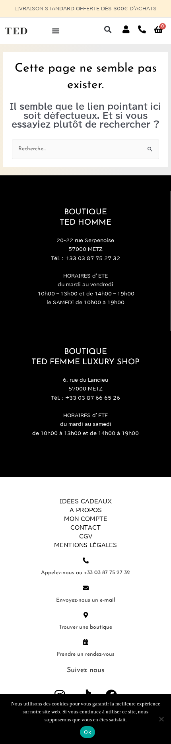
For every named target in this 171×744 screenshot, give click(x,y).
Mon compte (85, 519)
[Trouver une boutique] (86, 615)
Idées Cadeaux (86, 501)
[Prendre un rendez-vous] (86, 642)
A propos (86, 510)
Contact (85, 527)
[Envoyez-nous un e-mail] (86, 588)
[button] (107, 29)
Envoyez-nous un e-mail (85, 600)
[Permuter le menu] (56, 31)
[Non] (161, 719)
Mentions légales (85, 545)
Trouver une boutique (85, 627)
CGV (85, 536)
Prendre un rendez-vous (85, 654)
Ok (87, 732)
